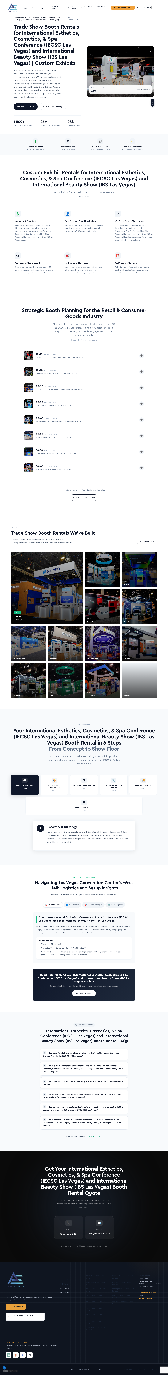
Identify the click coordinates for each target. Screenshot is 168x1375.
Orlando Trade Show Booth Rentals (122, 1296)
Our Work (74, 7)
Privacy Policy (142, 1369)
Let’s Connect (144, 1276)
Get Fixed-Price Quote (123, 7)
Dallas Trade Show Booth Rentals (121, 1283)
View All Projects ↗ (147, 542)
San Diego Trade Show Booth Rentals (123, 1303)
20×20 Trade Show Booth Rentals (95, 1290)
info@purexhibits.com (147, 1292)
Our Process (39, 7)
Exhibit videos (64, 1292)
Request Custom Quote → (84, 497)
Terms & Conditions (126, 1369)
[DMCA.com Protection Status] (10, 1371)
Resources (89, 6)
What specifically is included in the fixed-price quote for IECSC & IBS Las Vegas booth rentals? (83, 1082)
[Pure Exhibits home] (15, 1281)
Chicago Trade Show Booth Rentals (122, 1277)
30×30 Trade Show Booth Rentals (95, 1316)
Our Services (25, 7)
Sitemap (154, 1369)
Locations (102, 6)
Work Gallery (64, 1284)
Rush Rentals (64, 1280)
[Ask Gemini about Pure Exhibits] (23, 1355)
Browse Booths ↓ (143, 89)
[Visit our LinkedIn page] (155, 7)
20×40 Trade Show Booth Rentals (95, 1303)
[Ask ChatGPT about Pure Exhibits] (8, 1355)
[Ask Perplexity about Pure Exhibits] (30, 1355)
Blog (61, 1276)
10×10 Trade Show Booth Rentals (95, 1277)
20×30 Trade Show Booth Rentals (95, 1296)
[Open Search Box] (159, 7)
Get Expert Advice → (84, 993)
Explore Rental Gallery (52, 106)
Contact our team (94, 1136)
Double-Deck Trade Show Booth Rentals (95, 1329)
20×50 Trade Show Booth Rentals (95, 1309)
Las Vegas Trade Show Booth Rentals (123, 1290)
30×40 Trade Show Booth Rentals (95, 1322)
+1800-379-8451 (145, 8)
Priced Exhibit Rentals (55, 7)
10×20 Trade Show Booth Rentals (95, 1283)
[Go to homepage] (12, 7)
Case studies (64, 1288)
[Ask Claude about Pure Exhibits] (16, 1355)
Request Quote (15, 1307)
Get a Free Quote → (25, 106)
